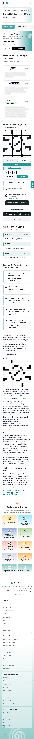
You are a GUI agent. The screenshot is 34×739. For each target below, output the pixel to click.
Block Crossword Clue (14, 168)
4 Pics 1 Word (7, 684)
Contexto (6, 677)
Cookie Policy (7, 607)
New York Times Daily (9, 649)
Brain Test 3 (6, 719)
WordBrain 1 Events (8, 700)
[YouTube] (10, 594)
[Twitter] (23, 594)
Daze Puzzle (7, 10)
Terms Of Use (7, 604)
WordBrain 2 (6, 697)
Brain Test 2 (6, 716)
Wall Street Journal (9, 652)
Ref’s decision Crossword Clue (16, 183)
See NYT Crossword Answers (16, 203)
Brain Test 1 (6, 712)
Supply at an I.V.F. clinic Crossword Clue (15, 189)
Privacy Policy (7, 630)
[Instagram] (19, 594)
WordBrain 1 (6, 694)
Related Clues (21, 27)
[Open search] (30, 3)
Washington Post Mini (9, 659)
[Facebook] (15, 594)
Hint (8, 48)
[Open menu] (3, 3)
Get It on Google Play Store (13, 491)
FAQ (4, 620)
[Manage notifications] (3, 726)
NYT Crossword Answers (26, 10)
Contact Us (6, 627)
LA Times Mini (7, 662)
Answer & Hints (8, 27)
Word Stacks (7, 681)
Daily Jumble (7, 690)
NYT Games (15, 10)
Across (11, 160)
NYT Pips (5, 687)
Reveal (11, 177)
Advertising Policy (8, 610)
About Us (6, 623)
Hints (23, 177)
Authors (5, 614)
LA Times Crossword (9, 665)
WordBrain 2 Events (8, 704)
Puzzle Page (6, 668)
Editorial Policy (7, 617)
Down (25, 160)
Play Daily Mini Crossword (10, 639)
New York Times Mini (9, 642)
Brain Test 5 (6, 726)
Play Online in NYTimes (12, 495)
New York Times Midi (9, 645)
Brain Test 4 (6, 722)
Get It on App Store (10, 493)
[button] (17, 168)
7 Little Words (7, 655)
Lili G (6, 17)
